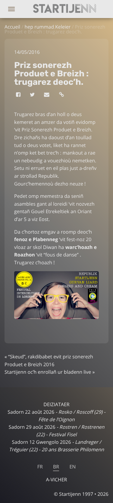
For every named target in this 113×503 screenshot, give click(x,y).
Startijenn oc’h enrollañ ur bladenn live (48, 372)
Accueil (12, 26)
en (72, 466)
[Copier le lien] (62, 95)
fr (40, 466)
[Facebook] (18, 95)
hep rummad (39, 26)
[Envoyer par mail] (47, 95)
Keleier (63, 26)
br (56, 466)
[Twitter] (32, 95)
